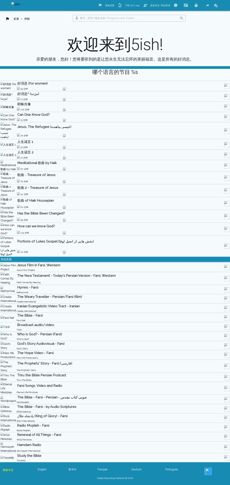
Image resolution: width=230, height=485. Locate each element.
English (42, 469)
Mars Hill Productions (27, 358)
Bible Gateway (24, 411)
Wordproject (23, 402)
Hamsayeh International (29, 451)
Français (102, 469)
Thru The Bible (24, 380)
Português (171, 469)
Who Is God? (23, 339)
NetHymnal (22, 292)
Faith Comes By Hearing (29, 282)
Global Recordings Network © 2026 (115, 478)
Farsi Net (21, 320)
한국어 (72, 469)
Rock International (26, 421)
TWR (19, 330)
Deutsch (136, 469)
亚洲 (16, 18)
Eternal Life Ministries (27, 392)
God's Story (22, 348)
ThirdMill (21, 460)
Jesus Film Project (26, 270)
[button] (77, 18)
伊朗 (27, 18)
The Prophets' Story (26, 370)
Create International (26, 301)
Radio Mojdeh (23, 430)
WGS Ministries (24, 439)
